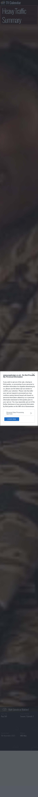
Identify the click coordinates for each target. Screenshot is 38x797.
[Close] (34, 375)
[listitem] (19, 413)
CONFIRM (11, 419)
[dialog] (19, 398)
